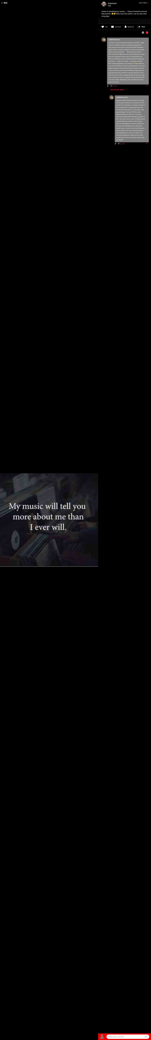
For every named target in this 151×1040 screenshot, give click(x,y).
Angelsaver (119, 100)
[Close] (5, 2)
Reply (115, 86)
